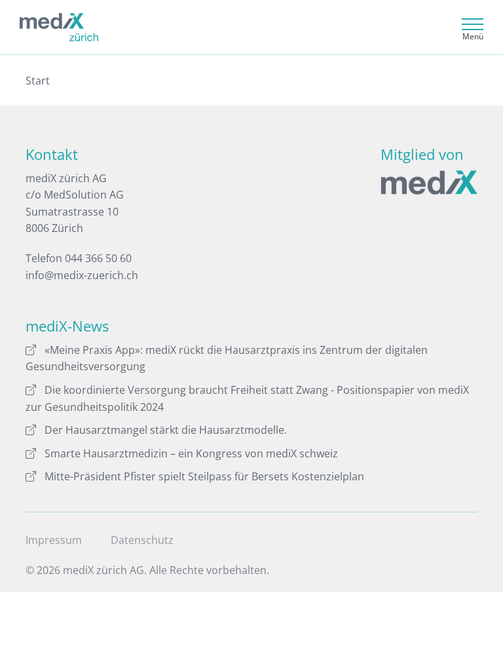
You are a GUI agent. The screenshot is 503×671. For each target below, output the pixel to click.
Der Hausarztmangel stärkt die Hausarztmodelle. (166, 430)
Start (38, 80)
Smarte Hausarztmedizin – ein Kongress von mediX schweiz (191, 453)
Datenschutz (142, 540)
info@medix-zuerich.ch (82, 275)
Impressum (54, 540)
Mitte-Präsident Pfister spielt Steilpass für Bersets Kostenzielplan (204, 476)
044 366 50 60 (98, 258)
